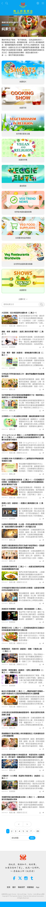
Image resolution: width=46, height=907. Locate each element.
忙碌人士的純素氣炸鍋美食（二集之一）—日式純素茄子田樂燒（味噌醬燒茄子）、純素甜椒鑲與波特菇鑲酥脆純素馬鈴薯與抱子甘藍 (23, 482)
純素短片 (23, 82)
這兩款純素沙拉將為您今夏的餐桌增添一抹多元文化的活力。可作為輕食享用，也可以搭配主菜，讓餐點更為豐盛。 (31, 636)
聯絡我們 (21, 887)
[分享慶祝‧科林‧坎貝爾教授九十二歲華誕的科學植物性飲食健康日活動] (10, 467)
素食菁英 (23, 186)
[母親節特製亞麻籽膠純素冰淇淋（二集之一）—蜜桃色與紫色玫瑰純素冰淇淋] (10, 806)
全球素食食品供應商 (23, 238)
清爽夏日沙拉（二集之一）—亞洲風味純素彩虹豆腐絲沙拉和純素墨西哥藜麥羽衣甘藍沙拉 (23, 629)
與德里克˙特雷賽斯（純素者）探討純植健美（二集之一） (23, 609)
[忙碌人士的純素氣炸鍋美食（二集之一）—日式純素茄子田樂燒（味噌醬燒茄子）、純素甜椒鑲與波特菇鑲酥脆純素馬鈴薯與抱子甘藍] (10, 491)
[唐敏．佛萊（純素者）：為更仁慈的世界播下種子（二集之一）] (10, 340)
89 (38, 831)
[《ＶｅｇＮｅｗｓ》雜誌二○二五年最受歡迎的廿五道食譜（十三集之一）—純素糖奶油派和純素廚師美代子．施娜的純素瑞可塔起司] (10, 446)
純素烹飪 (23, 108)
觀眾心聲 (12, 389)
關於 (14, 887)
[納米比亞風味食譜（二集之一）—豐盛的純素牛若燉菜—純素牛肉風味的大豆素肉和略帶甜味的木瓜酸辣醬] (10, 700)
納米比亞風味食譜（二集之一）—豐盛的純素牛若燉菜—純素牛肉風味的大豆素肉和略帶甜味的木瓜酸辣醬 (23, 692)
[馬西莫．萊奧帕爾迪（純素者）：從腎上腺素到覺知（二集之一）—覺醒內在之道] (10, 679)
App (37, 887)
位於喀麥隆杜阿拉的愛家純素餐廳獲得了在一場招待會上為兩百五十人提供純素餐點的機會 (23, 396)
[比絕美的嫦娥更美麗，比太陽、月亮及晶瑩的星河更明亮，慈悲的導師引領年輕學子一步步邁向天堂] (10, 533)
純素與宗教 (23, 160)
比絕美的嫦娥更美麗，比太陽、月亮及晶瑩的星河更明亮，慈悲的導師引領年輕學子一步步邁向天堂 (22, 525)
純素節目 (23, 290)
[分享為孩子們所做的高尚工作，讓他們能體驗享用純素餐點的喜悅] (10, 383)
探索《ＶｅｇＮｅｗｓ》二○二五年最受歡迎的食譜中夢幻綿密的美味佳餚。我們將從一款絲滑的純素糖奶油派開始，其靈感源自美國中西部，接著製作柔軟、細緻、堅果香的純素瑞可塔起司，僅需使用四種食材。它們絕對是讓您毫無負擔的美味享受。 (31, 451)
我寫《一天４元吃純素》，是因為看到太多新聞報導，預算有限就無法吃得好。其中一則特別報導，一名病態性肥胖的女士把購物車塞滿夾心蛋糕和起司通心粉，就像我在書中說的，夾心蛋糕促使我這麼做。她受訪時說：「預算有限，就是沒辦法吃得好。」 (31, 366)
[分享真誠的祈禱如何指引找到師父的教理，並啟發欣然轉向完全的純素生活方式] (10, 597)
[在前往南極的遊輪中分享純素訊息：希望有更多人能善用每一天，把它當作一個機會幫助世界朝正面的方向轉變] (10, 763)
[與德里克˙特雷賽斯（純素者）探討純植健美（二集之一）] (10, 615)
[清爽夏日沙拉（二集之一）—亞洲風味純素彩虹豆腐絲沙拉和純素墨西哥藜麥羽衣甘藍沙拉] (10, 636)
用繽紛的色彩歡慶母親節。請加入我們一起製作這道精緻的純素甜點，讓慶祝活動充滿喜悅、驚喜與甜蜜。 (31, 806)
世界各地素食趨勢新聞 (23, 212)
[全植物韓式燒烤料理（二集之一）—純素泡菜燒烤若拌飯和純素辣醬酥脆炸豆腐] (10, 575)
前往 (32, 838)
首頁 (8, 887)
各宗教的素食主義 (23, 134)
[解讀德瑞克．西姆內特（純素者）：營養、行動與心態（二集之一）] (10, 658)
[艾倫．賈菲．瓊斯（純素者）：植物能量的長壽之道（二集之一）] (10, 361)
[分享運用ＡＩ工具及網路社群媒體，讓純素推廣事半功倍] (10, 422)
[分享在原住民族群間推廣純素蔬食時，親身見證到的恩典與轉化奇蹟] (10, 721)
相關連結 (30, 887)
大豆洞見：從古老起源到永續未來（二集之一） (20, 313)
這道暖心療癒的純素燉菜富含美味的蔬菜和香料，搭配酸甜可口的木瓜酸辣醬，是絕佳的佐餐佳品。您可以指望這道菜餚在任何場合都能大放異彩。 (31, 701)
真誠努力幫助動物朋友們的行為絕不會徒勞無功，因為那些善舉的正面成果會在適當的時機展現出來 (23, 546)
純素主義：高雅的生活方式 (18, 326)
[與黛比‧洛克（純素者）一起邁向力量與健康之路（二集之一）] (10, 512)
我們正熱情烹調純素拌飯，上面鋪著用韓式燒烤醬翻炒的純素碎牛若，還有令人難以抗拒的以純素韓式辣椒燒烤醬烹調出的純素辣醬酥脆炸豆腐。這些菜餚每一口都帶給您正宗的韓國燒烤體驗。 (31, 578)
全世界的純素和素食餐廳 (23, 264)
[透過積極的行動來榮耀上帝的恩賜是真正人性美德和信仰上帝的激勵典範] (10, 742)
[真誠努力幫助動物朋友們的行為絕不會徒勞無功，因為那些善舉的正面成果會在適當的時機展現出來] (10, 554)
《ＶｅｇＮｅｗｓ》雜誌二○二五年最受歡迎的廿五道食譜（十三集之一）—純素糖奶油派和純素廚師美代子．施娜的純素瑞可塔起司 (23, 437)
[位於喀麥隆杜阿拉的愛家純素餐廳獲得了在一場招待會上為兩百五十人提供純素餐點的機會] (10, 404)
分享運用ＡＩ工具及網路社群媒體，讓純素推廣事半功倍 (23, 416)
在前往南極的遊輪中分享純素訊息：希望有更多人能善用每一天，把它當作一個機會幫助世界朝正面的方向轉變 (23, 756)
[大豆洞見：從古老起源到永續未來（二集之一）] (10, 319)
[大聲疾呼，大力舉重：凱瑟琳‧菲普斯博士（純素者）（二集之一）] (10, 785)
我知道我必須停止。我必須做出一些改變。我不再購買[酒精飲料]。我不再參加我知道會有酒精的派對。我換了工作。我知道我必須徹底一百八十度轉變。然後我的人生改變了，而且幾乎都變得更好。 (31, 660)
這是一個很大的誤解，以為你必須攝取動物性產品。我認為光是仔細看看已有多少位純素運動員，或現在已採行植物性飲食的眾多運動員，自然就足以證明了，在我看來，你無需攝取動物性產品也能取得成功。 (31, 788)
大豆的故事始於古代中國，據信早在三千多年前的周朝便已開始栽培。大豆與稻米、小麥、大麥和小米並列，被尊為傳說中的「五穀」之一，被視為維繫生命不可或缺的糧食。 (31, 322)
